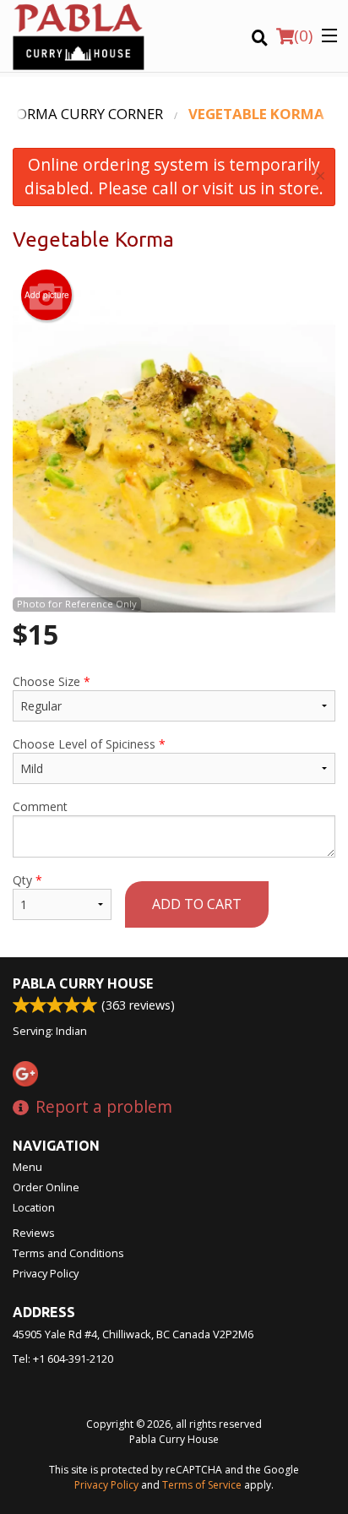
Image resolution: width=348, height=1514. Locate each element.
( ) (303, 35)
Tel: (63, 1358)
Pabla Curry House (83, 983)
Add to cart (197, 904)
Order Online (46, 1187)
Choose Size (51, 681)
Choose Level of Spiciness (89, 744)
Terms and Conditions (68, 1253)
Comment (40, 806)
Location (34, 1207)
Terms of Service (202, 1485)
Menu (27, 1166)
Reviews (34, 1232)
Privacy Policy (46, 1273)
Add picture (46, 295)
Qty (27, 880)
